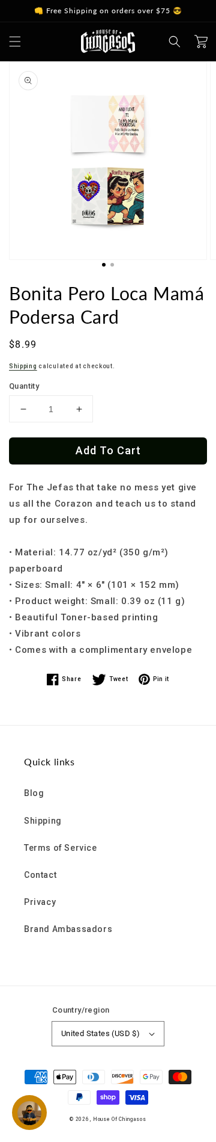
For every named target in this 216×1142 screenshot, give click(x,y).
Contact (40, 875)
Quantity (24, 385)
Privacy (40, 902)
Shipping (23, 366)
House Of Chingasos (119, 1119)
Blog (34, 793)
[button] (15, 41)
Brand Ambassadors (68, 929)
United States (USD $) (100, 1033)
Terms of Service (60, 848)
